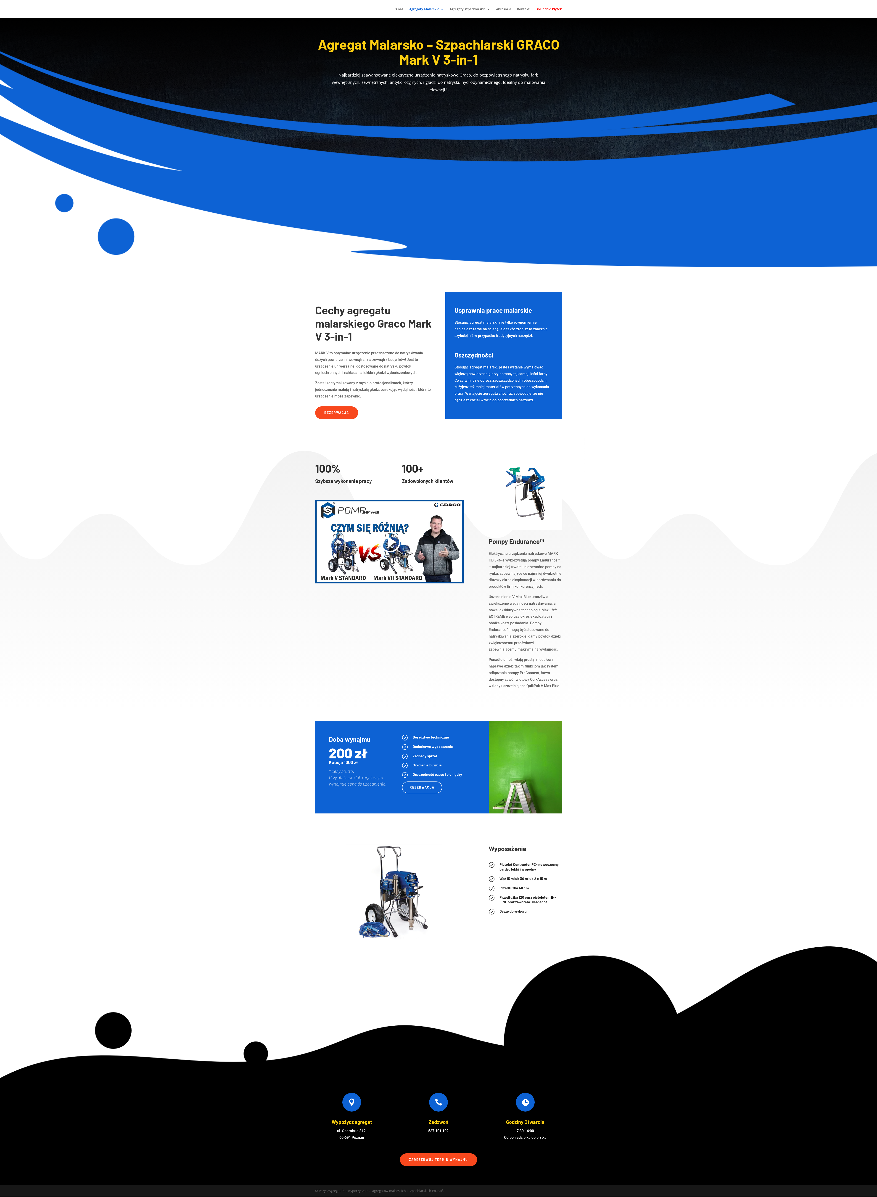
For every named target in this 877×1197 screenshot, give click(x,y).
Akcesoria (503, 9)
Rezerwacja (336, 413)
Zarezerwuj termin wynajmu (438, 1160)
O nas (398, 9)
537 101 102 (438, 1131)
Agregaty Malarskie (424, 9)
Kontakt (523, 9)
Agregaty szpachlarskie (468, 9)
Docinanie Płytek (549, 9)
